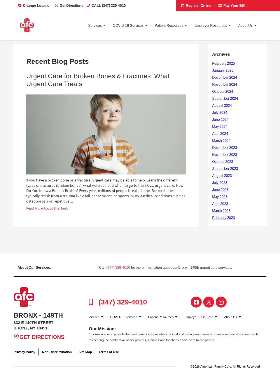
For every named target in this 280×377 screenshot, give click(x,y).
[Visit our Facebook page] (196, 302)
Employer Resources (210, 25)
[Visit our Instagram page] (221, 302)
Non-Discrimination (57, 352)
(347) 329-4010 (118, 267)
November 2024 (224, 84)
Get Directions (71, 5)
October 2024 (222, 91)
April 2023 (220, 204)
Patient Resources (169, 25)
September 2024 (225, 98)
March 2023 (221, 211)
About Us (245, 25)
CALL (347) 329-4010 (108, 5)
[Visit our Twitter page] (208, 302)
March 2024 (221, 140)
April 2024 (220, 133)
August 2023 (222, 176)
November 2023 (224, 154)
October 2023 (222, 162)
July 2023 (219, 183)
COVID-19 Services (128, 25)
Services (95, 25)
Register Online (198, 5)
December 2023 (224, 147)
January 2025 (222, 70)
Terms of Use (109, 352)
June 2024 (220, 119)
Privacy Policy (24, 352)
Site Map (85, 352)
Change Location (37, 5)
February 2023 (223, 218)
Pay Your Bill (233, 5)
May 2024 (220, 126)
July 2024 (219, 112)
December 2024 (224, 77)
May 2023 (220, 197)
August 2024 (222, 105)
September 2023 (225, 169)
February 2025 (223, 63)
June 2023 (220, 190)
